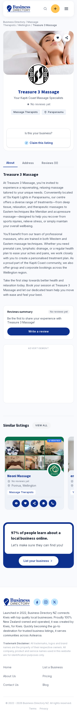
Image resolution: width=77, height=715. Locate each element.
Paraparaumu (56, 112)
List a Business (52, 667)
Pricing (47, 676)
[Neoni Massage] (54, 470)
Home (7, 667)
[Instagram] (45, 602)
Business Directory (14, 21)
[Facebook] (37, 602)
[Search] (45, 8)
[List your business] (55, 8)
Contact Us (11, 685)
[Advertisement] (38, 376)
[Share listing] (66, 38)
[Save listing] (57, 38)
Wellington (24, 25)
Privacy (44, 708)
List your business (36, 560)
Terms (33, 708)
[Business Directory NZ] (16, 602)
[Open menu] (66, 8)
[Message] (43, 503)
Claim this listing (41, 141)
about (10, 162)
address (28, 163)
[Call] (52, 503)
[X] (54, 602)
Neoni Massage (19, 476)
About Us (9, 676)
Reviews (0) (50, 163)
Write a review (38, 331)
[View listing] (16, 503)
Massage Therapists (25, 112)
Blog (45, 685)
